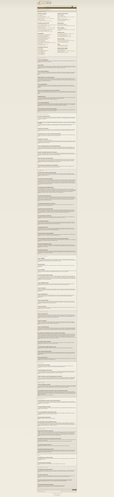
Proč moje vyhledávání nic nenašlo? (62, 34)
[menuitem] (72, 6)
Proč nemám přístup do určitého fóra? (43, 39)
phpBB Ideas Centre (40, 476)
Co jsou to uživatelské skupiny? (61, 16)
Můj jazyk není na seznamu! (41, 28)
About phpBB (70, 471)
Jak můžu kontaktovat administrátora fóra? (62, 52)
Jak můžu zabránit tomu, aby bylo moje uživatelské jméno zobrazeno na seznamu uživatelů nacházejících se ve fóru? (47, 25)
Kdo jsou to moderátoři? (60, 15)
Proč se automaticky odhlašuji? (42, 20)
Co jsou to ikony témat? (41, 54)
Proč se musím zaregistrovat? (42, 14)
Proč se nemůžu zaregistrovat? (42, 16)
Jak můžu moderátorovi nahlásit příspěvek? (43, 41)
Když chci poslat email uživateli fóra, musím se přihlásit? (45, 31)
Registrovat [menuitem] (75, 6)
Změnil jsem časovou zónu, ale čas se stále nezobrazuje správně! (46, 27)
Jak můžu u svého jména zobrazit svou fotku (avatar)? (45, 29)
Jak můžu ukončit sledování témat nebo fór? (63, 42)
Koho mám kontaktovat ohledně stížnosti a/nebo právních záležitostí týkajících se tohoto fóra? (66, 51)
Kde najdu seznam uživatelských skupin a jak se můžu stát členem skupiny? (66, 17)
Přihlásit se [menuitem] (74, 6)
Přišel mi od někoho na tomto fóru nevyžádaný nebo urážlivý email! (66, 25)
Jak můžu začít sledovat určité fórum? (62, 41)
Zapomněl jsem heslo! (41, 19)
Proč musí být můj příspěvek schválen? (43, 44)
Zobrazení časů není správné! (42, 26)
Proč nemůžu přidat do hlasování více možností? (44, 37)
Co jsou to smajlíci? (40, 49)
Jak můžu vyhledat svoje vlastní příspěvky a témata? (64, 36)
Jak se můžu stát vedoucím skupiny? (62, 18)
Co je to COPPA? (40, 15)
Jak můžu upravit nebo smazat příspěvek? (43, 35)
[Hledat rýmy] (44, 2)
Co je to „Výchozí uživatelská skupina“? (62, 20)
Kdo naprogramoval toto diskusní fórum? (62, 49)
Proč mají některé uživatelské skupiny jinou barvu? (64, 19)
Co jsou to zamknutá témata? (42, 53)
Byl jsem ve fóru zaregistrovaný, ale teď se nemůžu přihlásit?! (46, 18)
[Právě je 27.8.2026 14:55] (75, 9)
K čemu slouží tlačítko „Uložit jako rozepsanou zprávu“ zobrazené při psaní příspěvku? (47, 43)
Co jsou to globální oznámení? (42, 51)
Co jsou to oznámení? (41, 52)
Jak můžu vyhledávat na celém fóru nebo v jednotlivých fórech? (65, 33)
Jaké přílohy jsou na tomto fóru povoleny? (62, 45)
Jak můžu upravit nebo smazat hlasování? (43, 38)
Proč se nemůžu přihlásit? (41, 17)
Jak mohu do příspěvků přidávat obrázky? (43, 50)
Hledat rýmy (40, 6)
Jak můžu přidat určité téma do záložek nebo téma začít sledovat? (66, 40)
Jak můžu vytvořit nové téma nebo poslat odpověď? (44, 34)
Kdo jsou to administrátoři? (60, 14)
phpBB (48, 142)
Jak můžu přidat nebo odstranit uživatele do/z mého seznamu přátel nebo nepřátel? (66, 30)
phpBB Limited (66, 470)
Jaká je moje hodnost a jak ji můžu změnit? (43, 30)
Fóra (44, 6)
